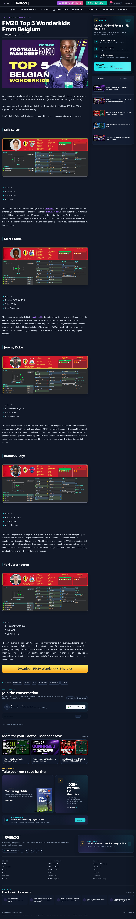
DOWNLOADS (61, 9)
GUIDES (109, 9)
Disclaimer (131, 912)
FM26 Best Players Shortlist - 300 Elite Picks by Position (118, 138)
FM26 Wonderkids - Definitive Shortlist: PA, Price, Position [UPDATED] (118, 101)
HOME (4, 17)
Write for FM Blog (99, 879)
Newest (78, 716)
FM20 (29, 17)
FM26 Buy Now (96, 3)
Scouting (5, 873)
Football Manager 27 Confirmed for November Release (117, 88)
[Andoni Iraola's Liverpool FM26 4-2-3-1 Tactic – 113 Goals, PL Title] (99, 113)
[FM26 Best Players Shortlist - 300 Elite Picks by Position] (99, 138)
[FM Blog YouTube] (37, 851)
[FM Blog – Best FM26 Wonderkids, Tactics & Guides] (21, 3)
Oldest (83, 716)
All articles (83, 736)
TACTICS (46, 9)
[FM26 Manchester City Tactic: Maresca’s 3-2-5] (99, 125)
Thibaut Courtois (52, 212)
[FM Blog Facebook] (32, 851)
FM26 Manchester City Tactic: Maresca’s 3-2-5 (118, 126)
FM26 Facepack (53, 864)
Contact (96, 873)
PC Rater (51, 873)
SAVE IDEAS (95, 9)
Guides (4, 879)
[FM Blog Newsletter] (41, 851)
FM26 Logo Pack (53, 867)
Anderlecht (37, 317)
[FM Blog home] (38, 837)
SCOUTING (78, 9)
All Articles (97, 867)
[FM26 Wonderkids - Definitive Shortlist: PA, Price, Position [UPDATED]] (99, 100)
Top (73, 716)
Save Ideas (5, 876)
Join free (79, 820)
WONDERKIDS (29, 9)
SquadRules (52, 876)
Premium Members (70, 3)
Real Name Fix (53, 870)
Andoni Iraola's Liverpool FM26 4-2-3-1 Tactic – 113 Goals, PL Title (118, 113)
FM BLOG (11, 17)
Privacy (124, 912)
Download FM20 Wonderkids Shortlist (45, 668)
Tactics (4, 870)
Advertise (96, 876)
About (95, 870)
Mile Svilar (49, 208)
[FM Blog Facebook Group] (27, 851)
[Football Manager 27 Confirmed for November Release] (99, 88)
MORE (122, 9)
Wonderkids (6, 867)
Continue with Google (77, 707)
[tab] (102, 79)
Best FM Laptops (53, 879)
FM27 (15, 9)
